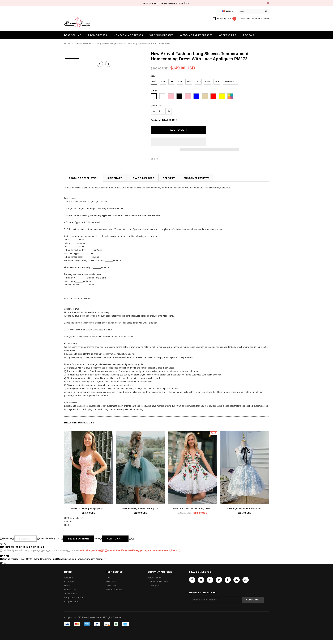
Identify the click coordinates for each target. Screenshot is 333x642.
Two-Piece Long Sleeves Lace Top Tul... (140, 508)
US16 (217, 82)
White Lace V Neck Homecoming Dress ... (192, 508)
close (268, 3)
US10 (188, 82)
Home (67, 43)
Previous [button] (100, 64)
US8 (180, 82)
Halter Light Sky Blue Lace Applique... (244, 508)
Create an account (260, 18)
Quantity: (156, 105)
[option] (72, 57)
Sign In (244, 18)
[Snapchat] (236, 580)
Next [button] (108, 64)
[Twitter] (201, 580)
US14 (207, 82)
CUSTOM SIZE (230, 82)
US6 (171, 82)
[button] (178, 142)
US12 (198, 82)
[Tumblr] (228, 580)
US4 (163, 82)
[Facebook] (192, 580)
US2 (154, 82)
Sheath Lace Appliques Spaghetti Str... (88, 508)
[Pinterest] (219, 580)
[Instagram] (210, 580)
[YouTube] (245, 580)
